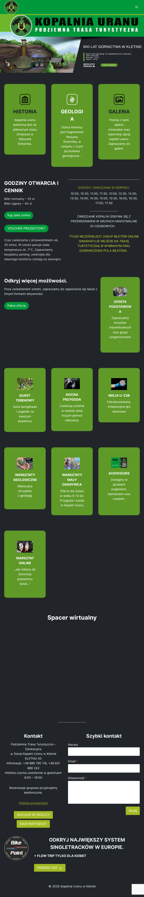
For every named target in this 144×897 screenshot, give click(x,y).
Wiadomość (77, 778)
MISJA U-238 (119, 395)
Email (73, 761)
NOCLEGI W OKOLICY (33, 815)
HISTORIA (25, 112)
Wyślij (133, 811)
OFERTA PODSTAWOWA (120, 306)
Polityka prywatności (33, 803)
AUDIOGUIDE (119, 473)
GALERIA (119, 112)
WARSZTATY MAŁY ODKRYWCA (72, 480)
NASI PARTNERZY (33, 824)
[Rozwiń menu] (136, 7)
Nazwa (73, 744)
